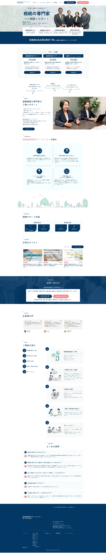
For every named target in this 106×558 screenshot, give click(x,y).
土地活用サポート (35, 543)
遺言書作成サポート (36, 542)
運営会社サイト (26, 547)
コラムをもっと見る (77, 246)
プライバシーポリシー (69, 533)
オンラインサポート (36, 539)
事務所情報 (55, 2)
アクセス (60, 2)
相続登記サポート (35, 541)
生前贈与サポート (35, 538)
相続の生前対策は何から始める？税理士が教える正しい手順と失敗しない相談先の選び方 (32, 265)
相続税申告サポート (36, 534)
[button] (82, 325)
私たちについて (35, 2)
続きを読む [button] (46, 327)
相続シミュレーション (36, 537)
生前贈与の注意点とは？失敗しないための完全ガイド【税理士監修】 (53, 264)
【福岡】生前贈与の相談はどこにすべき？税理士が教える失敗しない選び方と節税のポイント (73, 265)
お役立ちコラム (49, 2)
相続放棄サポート (35, 545)
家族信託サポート (37, 546)
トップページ (25, 533)
